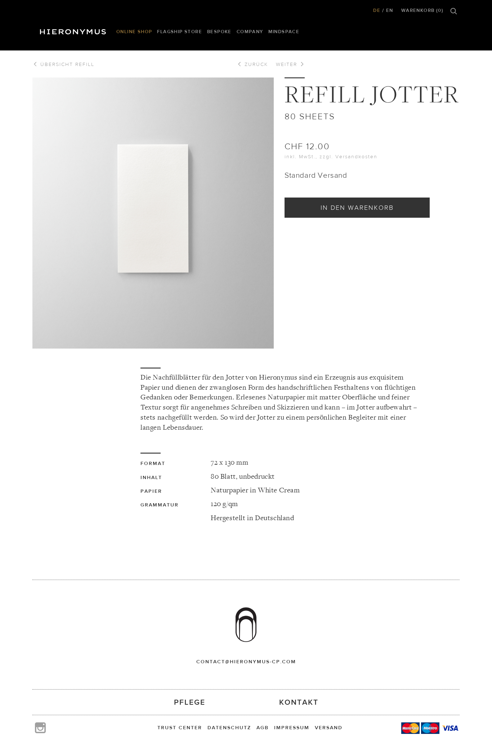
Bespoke (219, 31)
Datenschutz (229, 727)
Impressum (291, 727)
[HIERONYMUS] (74, 30)
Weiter (287, 64)
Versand (329, 727)
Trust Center (179, 727)
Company (250, 31)
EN (389, 10)
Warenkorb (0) (422, 10)
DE (376, 10)
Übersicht (66, 64)
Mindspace (284, 31)
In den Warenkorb (357, 207)
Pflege (189, 702)
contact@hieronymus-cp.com (246, 661)
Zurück (255, 64)
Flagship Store (179, 31)
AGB (262, 727)
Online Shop (134, 31)
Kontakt (298, 702)
